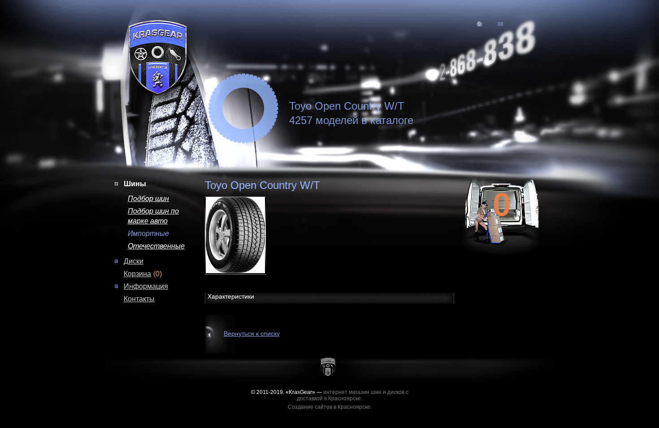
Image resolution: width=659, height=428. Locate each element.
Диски (133, 261)
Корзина (137, 274)
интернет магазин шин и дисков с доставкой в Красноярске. (352, 395)
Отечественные (156, 246)
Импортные (148, 233)
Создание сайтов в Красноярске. (330, 407)
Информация (146, 286)
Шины (135, 184)
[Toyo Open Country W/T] (243, 234)
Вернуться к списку (252, 333)
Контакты (139, 299)
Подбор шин (148, 198)
